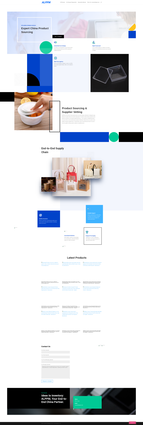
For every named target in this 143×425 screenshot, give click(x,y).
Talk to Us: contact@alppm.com (93, 2)
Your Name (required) (45, 350)
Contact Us (132, 422)
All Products (62, 2)
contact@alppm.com (79, 405)
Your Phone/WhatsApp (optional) (47, 359)
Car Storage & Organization (71, 2)
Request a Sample (47, 381)
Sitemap (48, 423)
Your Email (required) (45, 354)
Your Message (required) (45, 364)
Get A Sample (58, 36)
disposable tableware (82, 2)
